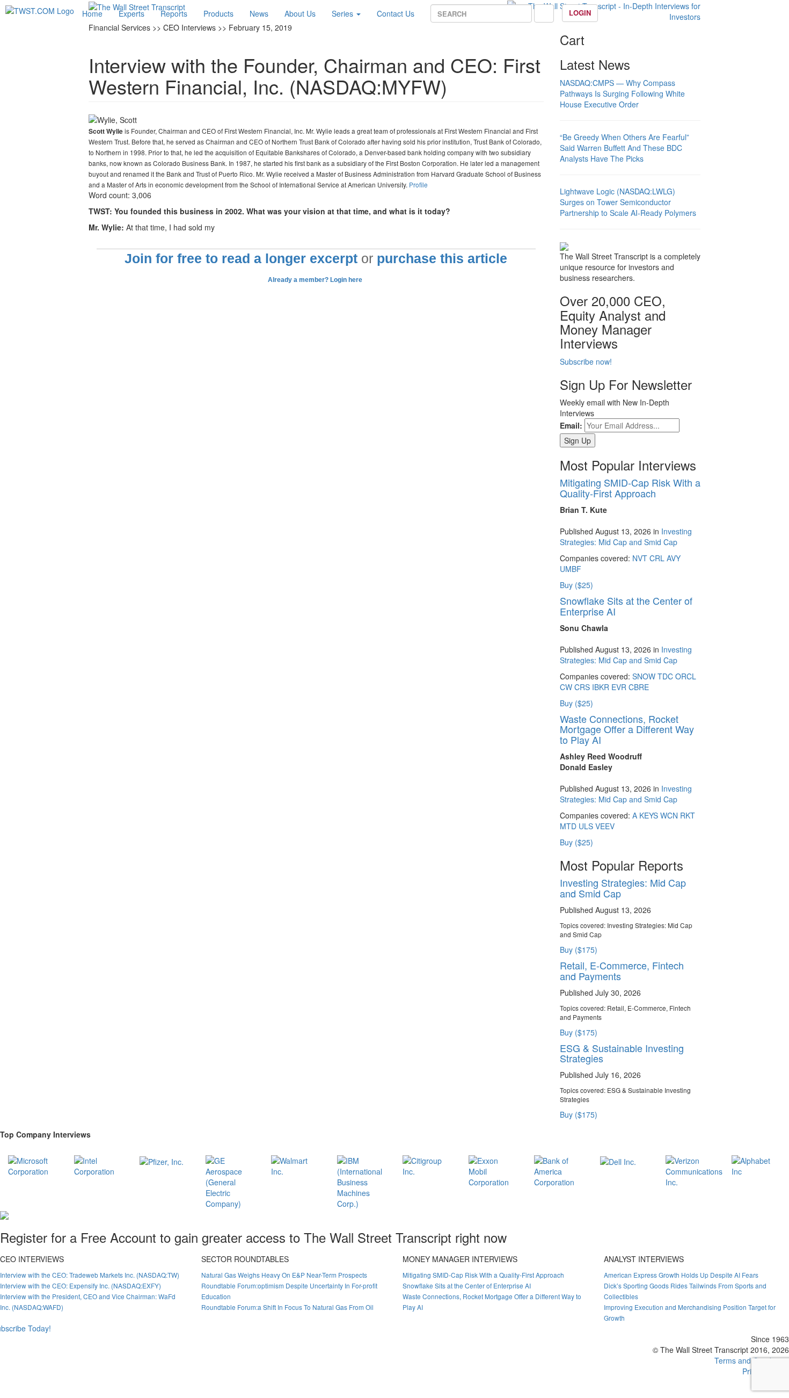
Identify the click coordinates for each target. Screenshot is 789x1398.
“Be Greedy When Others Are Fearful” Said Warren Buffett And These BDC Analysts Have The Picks (624, 148)
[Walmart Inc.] (296, 1164)
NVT (639, 558)
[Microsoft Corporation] (33, 1164)
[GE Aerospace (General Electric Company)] (230, 1180)
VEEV (605, 826)
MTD (568, 826)
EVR (618, 687)
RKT (687, 815)
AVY (674, 558)
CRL (656, 558)
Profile (418, 184)
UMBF (570, 568)
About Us (300, 13)
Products (218, 13)
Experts (131, 13)
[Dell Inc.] (618, 1160)
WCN (669, 815)
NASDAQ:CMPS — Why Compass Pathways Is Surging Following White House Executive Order (622, 93)
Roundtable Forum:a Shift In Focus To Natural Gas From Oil (287, 1307)
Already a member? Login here (316, 280)
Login (580, 13)
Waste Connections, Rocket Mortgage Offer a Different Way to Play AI (627, 729)
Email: (571, 425)
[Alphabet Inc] (756, 1164)
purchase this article (442, 258)
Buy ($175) (578, 949)
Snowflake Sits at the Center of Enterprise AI (626, 605)
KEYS (648, 815)
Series (343, 13)
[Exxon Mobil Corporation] (493, 1169)
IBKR (600, 687)
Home (92, 13)
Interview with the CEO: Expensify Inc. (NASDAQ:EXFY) (80, 1285)
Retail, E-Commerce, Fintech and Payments (622, 970)
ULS (586, 826)
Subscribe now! (586, 361)
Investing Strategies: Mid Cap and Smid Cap (626, 536)
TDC (665, 676)
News (259, 13)
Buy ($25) (576, 585)
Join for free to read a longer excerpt (241, 258)
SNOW (643, 676)
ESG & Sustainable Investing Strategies (622, 1053)
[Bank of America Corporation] (559, 1169)
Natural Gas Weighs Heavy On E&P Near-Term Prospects (284, 1274)
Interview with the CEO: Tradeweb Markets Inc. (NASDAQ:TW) (89, 1274)
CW (566, 687)
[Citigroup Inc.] (427, 1164)
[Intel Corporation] (99, 1164)
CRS (582, 687)
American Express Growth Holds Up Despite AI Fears (681, 1274)
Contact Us (395, 13)
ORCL (685, 676)
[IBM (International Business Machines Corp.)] (362, 1180)
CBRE (639, 687)
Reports (173, 13)
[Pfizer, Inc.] (162, 1160)
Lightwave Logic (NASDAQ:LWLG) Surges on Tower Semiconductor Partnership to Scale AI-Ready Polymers (628, 202)
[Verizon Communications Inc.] (694, 1169)
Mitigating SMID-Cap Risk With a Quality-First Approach (630, 487)
